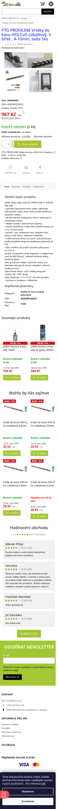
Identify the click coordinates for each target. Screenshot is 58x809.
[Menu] (51, 4)
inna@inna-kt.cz (14, 700)
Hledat (48, 11)
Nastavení (28, 791)
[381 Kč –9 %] (43, 333)
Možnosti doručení (43, 136)
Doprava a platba (10, 724)
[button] (15, 446)
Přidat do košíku (29, 144)
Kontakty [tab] (26, 186)
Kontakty (6, 728)
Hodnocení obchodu (29, 527)
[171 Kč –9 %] (15, 333)
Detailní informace (10, 158)
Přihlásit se (12, 677)
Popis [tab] (7, 186)
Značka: (16, 108)
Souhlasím (28, 801)
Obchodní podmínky (11, 732)
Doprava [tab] (16, 186)
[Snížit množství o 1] (12, 146)
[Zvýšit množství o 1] (12, 142)
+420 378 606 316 (15, 705)
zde (43, 783)
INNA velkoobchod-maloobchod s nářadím (26, 710)
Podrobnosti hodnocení (13, 48)
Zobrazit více (29, 633)
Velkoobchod (8, 736)
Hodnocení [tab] (38, 186)
